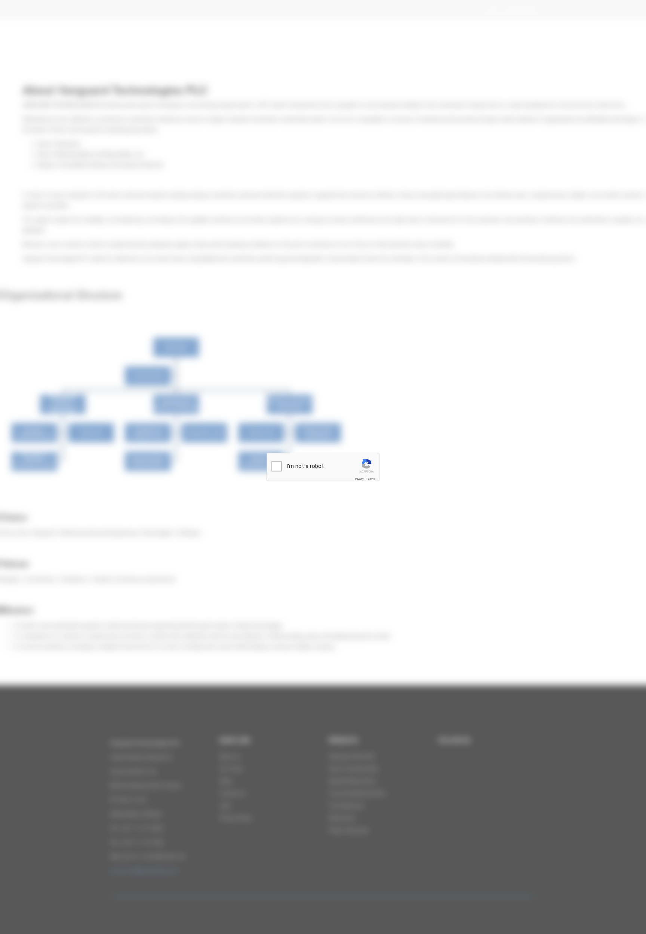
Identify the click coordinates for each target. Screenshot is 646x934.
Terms (370, 479)
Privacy (359, 479)
